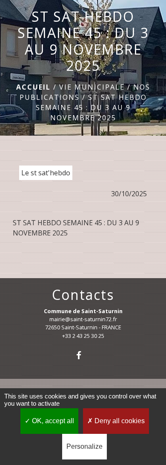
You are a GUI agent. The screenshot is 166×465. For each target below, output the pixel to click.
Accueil (33, 87)
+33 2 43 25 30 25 (83, 336)
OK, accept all (52, 420)
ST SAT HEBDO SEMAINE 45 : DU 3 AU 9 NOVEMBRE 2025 (91, 107)
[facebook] (82, 355)
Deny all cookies (119, 420)
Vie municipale (92, 87)
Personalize (84, 446)
